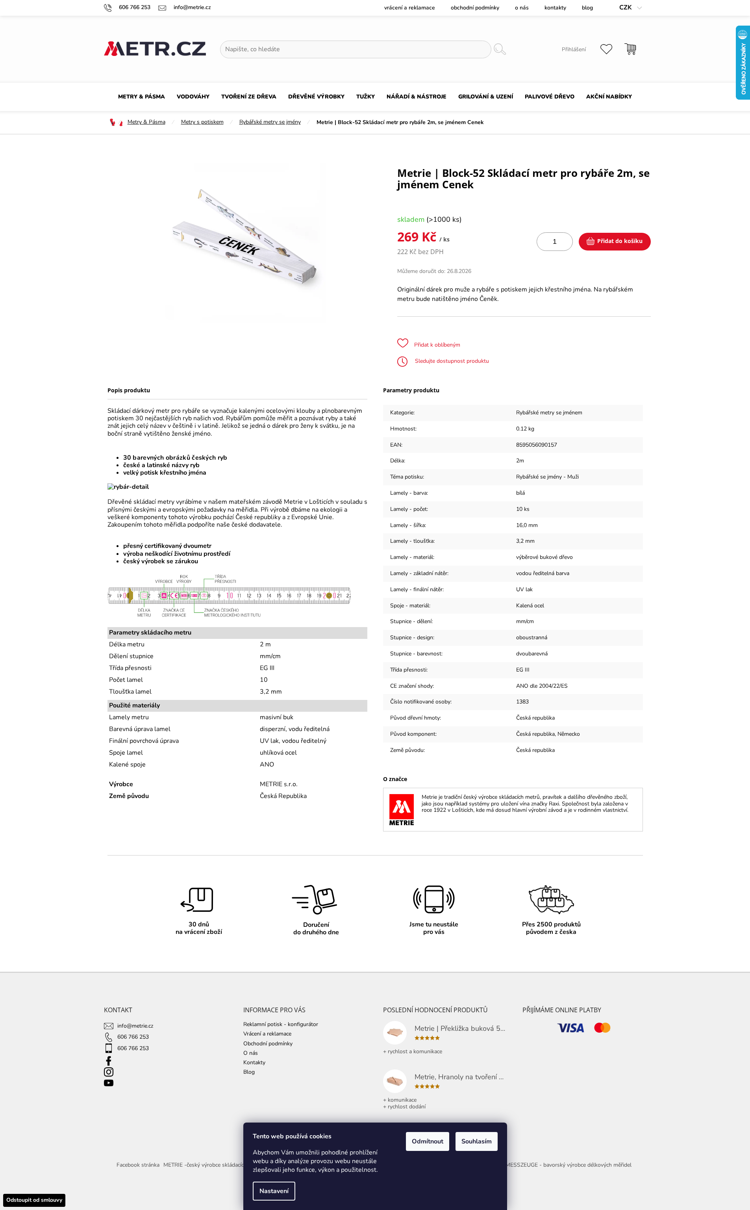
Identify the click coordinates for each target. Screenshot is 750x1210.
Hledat (499, 49)
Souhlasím (476, 1141)
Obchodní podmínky (475, 7)
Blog (587, 7)
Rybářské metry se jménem (549, 412)
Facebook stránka (138, 1165)
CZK (626, 8)
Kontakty (555, 7)
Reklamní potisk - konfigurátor (280, 1024)
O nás (522, 7)
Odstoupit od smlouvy (34, 1200)
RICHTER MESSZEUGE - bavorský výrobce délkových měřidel (556, 1165)
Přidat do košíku (620, 241)
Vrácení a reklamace (409, 7)
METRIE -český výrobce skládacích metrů (213, 1165)
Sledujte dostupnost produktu (451, 361)
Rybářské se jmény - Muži (547, 477)
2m (520, 460)
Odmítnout (427, 1141)
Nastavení (274, 1191)
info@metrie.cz (135, 1026)
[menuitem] (141, 97)
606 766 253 (133, 1037)
